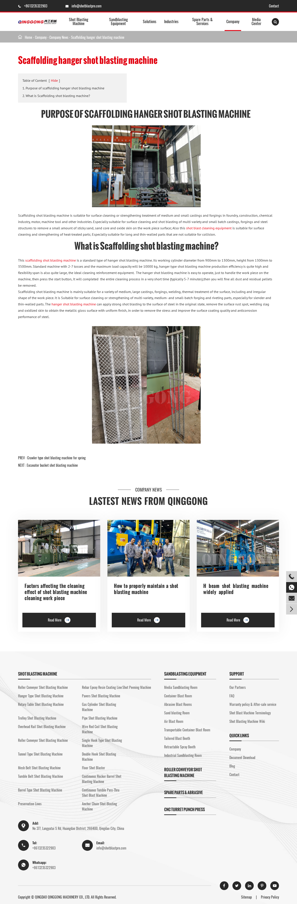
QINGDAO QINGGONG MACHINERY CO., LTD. (62, 897)
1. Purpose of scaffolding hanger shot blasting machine (63, 88)
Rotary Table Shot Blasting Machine (41, 704)
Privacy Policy (270, 897)
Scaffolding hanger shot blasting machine (97, 37)
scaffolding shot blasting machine (50, 260)
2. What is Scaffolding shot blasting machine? (56, 96)
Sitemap (246, 897)
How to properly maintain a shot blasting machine (146, 589)
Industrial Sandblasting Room (183, 755)
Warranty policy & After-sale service (252, 704)
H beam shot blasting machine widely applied (235, 589)
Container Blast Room (178, 695)
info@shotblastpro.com (87, 6)
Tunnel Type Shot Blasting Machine (40, 754)
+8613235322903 (36, 6)
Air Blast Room (173, 721)
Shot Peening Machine (136, 687)
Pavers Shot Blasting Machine (101, 695)
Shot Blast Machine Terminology (250, 712)
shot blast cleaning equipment (209, 228)
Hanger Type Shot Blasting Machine (40, 695)
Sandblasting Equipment (118, 21)
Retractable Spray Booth (179, 746)
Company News (58, 37)
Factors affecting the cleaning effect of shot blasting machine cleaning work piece (56, 592)
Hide (54, 80)
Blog (232, 766)
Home (28, 37)
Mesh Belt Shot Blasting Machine (39, 767)
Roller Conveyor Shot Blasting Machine (43, 687)
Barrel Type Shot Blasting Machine (40, 790)
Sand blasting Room (177, 712)
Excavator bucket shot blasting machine (52, 465)
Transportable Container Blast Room (187, 729)
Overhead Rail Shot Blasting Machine (42, 726)
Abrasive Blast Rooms (178, 704)
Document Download (242, 757)
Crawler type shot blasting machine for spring (56, 457)
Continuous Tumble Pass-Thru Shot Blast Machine (100, 792)
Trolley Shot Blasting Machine (37, 718)
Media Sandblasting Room (180, 687)
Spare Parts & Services (202, 21)
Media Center (256, 21)
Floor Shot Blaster (93, 767)
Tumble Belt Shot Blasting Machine (40, 776)
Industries (171, 21)
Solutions (149, 21)
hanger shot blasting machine (74, 304)
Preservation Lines (30, 803)
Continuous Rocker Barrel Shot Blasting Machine (101, 779)
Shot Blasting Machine (78, 21)
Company (232, 21)
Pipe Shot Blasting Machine (99, 718)
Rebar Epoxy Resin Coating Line (102, 687)
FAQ (231, 695)
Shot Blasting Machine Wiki (247, 721)
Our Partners (237, 687)
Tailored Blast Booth (177, 738)
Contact (274, 6)
